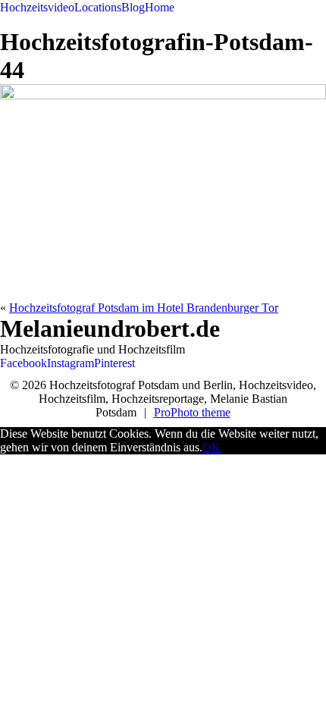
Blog (133, 7)
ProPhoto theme (192, 412)
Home (159, 7)
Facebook (23, 363)
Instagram (70, 363)
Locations (97, 7)
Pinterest (114, 363)
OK (211, 447)
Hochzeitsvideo (37, 7)
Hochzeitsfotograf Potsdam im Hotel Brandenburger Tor (143, 307)
